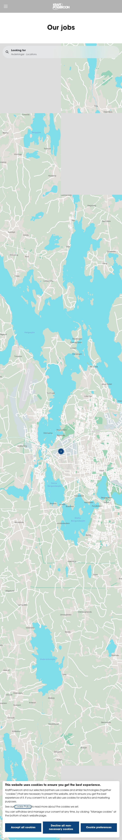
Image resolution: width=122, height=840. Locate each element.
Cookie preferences (99, 827)
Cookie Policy (23, 807)
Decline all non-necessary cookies (61, 828)
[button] (61, 451)
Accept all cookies (23, 827)
